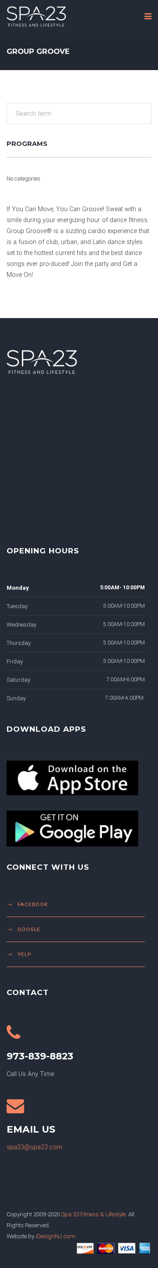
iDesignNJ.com (55, 1236)
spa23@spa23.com (34, 1147)
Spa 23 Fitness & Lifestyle (93, 1214)
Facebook (33, 904)
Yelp (24, 954)
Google (29, 929)
